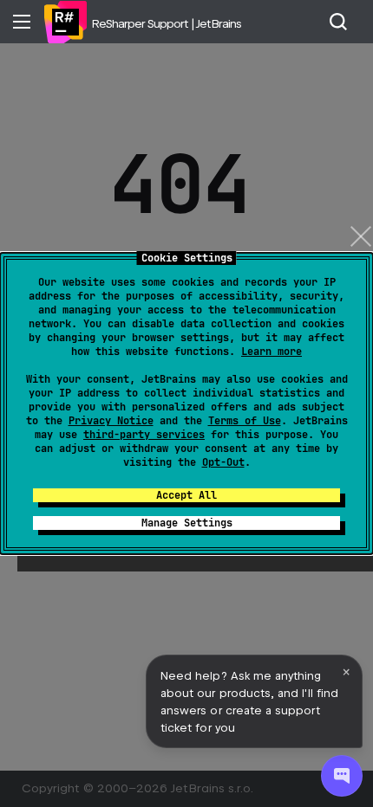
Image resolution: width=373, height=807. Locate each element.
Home (65, 22)
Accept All (186, 495)
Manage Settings (186, 523)
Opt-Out (223, 462)
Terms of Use (244, 421)
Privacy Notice (111, 421)
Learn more (271, 351)
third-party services (144, 435)
